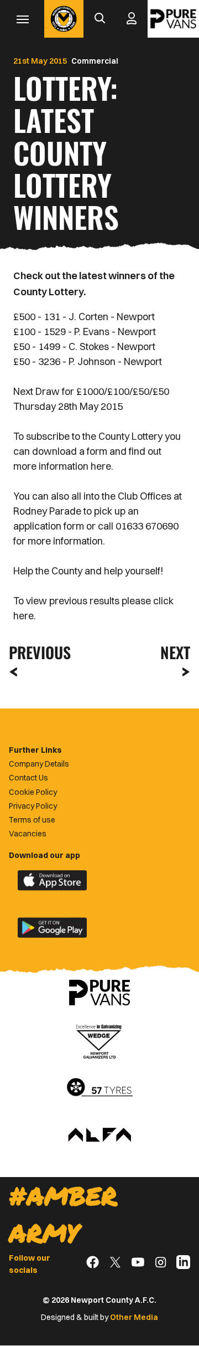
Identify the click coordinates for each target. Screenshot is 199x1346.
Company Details (39, 764)
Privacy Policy (33, 806)
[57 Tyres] (99, 1087)
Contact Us (28, 778)
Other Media (134, 1317)
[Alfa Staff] (99, 1135)
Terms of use (32, 820)
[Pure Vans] (173, 18)
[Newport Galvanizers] (99, 1040)
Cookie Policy (33, 792)
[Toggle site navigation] (22, 19)
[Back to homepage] (63, 19)
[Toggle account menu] (132, 19)
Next (175, 652)
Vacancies (27, 834)
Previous (36, 652)
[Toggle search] (99, 19)
